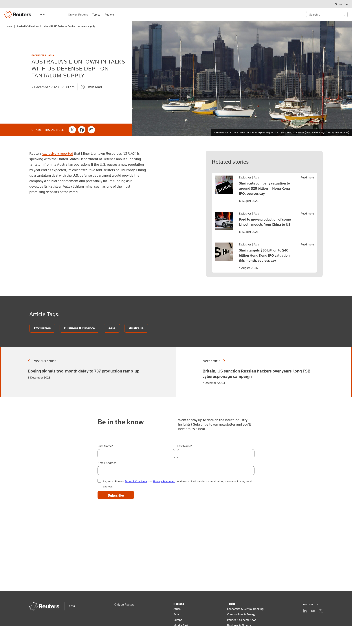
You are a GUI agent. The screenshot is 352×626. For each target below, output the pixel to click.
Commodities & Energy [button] (241, 614)
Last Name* (184, 446)
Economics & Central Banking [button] (245, 609)
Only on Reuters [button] (78, 14)
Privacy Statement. (164, 481)
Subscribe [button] (341, 4)
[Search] (343, 14)
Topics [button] (96, 14)
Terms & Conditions (136, 481)
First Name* (105, 446)
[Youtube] (313, 611)
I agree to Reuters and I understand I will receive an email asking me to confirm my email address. (177, 484)
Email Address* (108, 463)
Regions (178, 603)
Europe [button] (177, 620)
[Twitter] (321, 611)
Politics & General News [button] (241, 620)
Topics (231, 603)
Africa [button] (177, 609)
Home (9, 26)
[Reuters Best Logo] (24, 14)
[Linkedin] (305, 611)
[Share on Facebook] (81, 129)
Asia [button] (176, 614)
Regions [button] (109, 14)
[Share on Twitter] (72, 129)
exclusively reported (57, 153)
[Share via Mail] (91, 129)
